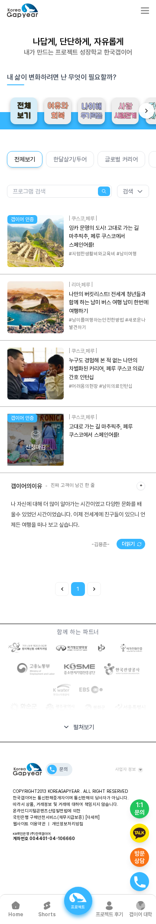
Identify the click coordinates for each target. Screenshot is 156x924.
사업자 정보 (125, 769)
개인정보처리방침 (67, 823)
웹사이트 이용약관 (29, 823)
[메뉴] (145, 10)
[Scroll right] (146, 111)
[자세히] (92, 817)
